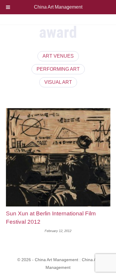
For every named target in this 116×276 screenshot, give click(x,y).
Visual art (58, 82)
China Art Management (58, 7)
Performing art (58, 69)
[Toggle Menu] (8, 7)
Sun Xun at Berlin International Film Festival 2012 (51, 217)
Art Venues (58, 56)
